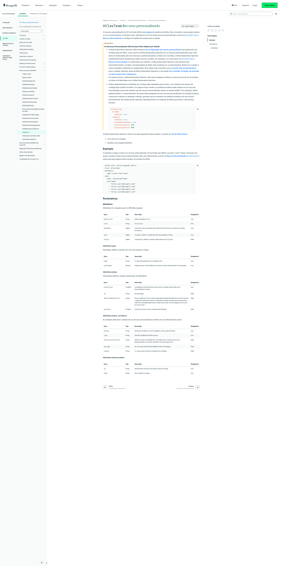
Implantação (8, 28)
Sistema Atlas (26, 77)
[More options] (197, 26)
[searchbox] (251, 14)
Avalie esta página (213, 26)
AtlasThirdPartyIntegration (31, 125)
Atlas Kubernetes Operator (137, 20)
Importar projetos (25, 46)
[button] (235, 5)
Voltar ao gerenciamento (30, 22)
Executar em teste (25, 42)
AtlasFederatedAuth (29, 139)
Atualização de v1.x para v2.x (29, 159)
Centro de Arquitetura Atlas (7, 57)
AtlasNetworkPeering (29, 102)
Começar (6, 22)
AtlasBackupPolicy (28, 84)
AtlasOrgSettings (28, 105)
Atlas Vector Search (26, 56)
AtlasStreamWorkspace (30, 122)
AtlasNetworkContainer (30, 98)
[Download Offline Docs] (41, 562)
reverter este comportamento (184, 68)
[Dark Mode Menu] (275, 13)
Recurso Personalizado (183, 156)
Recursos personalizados (157, 20)
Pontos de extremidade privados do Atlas (33, 110)
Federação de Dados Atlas (31, 136)
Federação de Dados (26, 49)
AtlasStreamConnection (30, 118)
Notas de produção (26, 152)
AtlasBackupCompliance (30, 129)
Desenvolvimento (9, 33)
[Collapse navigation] (47, 562)
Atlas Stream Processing (27, 60)
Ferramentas (7, 50)
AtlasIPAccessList (28, 95)
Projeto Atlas (26, 74)
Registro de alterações (27, 155)
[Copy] (197, 109)
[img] (208, 30)
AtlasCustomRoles (28, 91)
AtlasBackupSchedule (29, 88)
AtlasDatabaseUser (28, 81)
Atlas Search (23, 53)
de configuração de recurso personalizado (163, 49)
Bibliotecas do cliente (8, 44)
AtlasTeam (25, 132)
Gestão (122, 20)
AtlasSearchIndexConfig (30, 115)
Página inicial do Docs (110, 20)
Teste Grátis (270, 5)
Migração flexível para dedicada (30, 148)
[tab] (23, 13)
